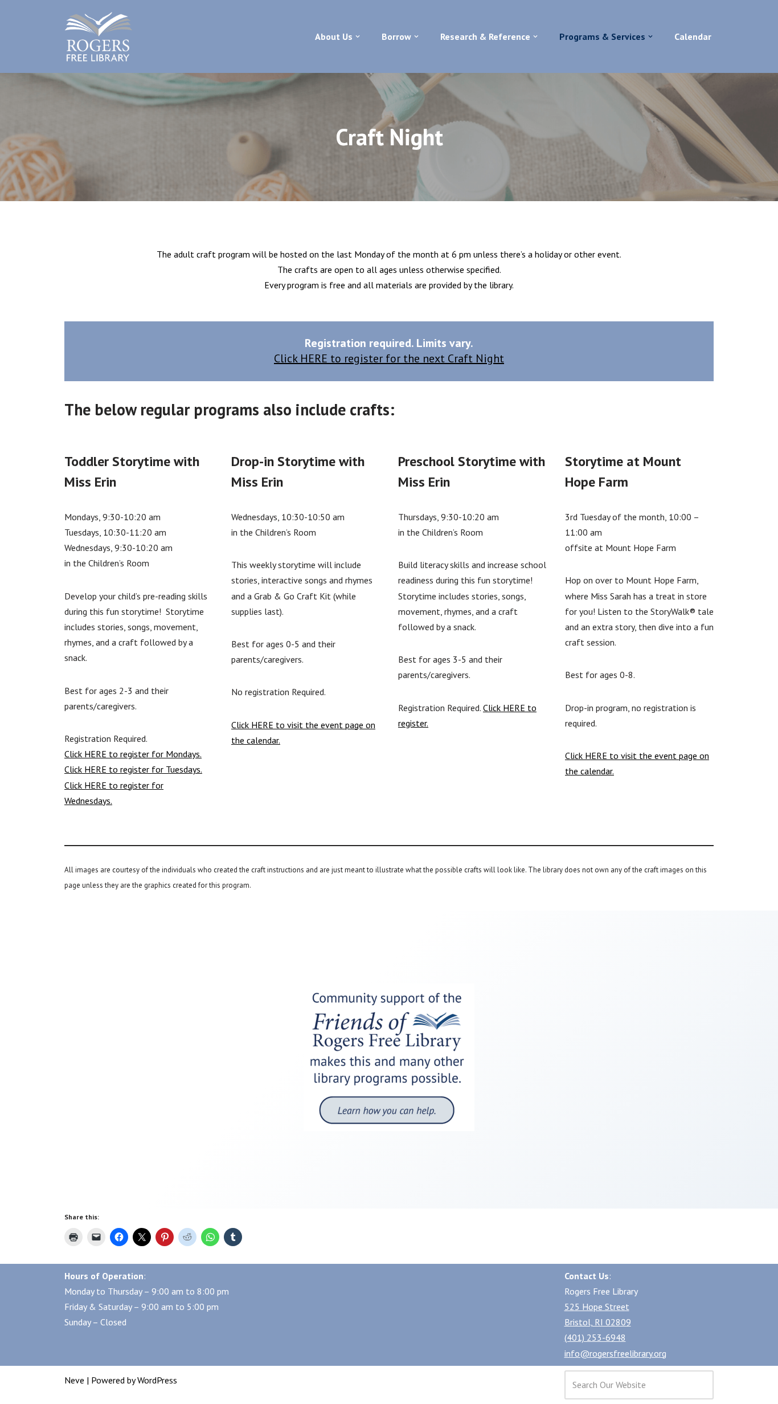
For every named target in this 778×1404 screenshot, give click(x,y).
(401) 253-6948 (595, 1337)
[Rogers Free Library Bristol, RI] (98, 36)
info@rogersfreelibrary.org (615, 1353)
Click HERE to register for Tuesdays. (133, 769)
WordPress (157, 1380)
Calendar (692, 36)
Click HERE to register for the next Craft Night (389, 358)
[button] (357, 36)
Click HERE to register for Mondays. (133, 754)
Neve (74, 1380)
